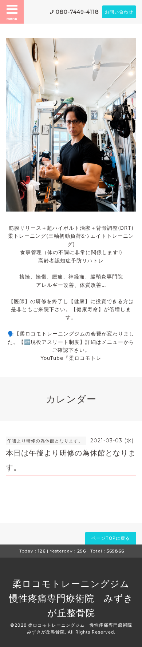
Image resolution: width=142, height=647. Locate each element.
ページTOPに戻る (110, 538)
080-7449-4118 (77, 12)
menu (12, 18)
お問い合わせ (119, 12)
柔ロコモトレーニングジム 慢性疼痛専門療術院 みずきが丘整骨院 (74, 598)
